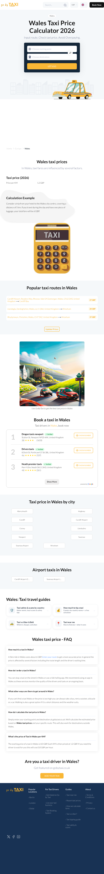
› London (32, 803)
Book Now (96, 5)
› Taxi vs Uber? (71, 814)
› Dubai (31, 808)
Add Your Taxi (52, 776)
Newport (22, 537)
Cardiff (22, 520)
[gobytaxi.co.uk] (9, 5)
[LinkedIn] (18, 836)
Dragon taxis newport (32, 434)
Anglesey (81, 511)
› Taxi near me (71, 795)
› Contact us (90, 808)
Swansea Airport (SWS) (55, 579)
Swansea (82, 537)
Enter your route (49, 657)
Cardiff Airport (82, 520)
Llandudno (82, 528)
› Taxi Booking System (51, 811)
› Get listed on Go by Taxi (52, 796)
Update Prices (52, 329)
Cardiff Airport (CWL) (23, 579)
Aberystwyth (22, 511)
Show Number (85, 435)
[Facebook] (13, 836)
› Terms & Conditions (89, 796)
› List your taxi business (51, 804)
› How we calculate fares (73, 807)
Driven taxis (28, 449)
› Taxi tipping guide (73, 819)
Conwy (22, 528)
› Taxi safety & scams (70, 826)
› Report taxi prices (73, 800)
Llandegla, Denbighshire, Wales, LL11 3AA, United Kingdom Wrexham (39, 309)
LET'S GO (52, 66)
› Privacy (88, 803)
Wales (52, 16)
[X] (8, 836)
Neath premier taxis (32, 464)
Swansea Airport (22, 546)
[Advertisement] (52, 120)
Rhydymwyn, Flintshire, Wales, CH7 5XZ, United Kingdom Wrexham (38, 317)
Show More (52, 481)
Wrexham (54, 546)
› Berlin (31, 797)
